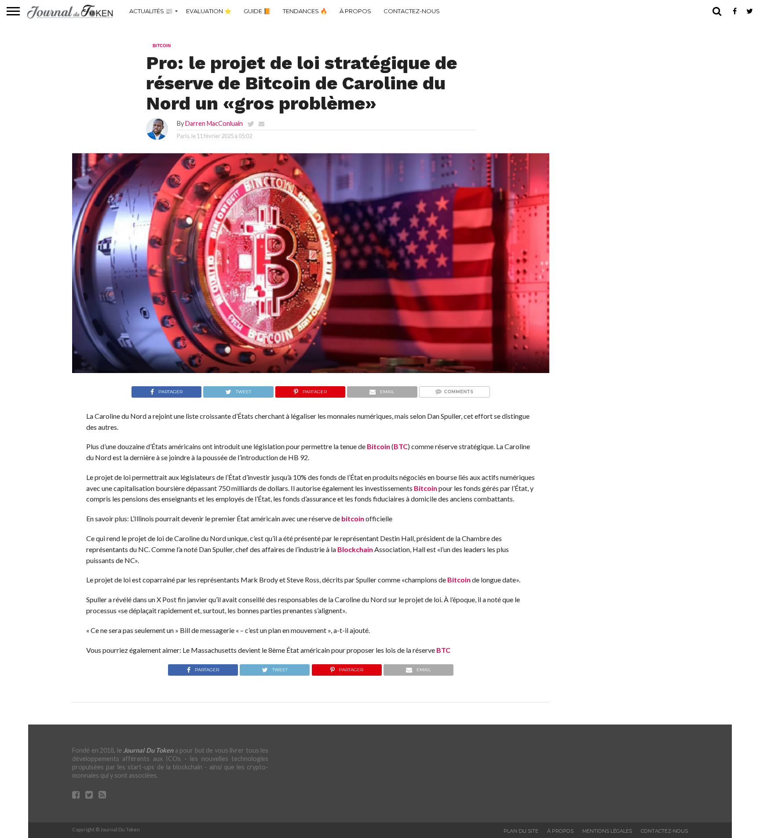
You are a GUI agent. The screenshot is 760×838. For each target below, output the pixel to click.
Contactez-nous (412, 11)
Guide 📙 (257, 11)
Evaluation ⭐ (208, 11)
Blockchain (355, 549)
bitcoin (352, 518)
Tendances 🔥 (305, 11)
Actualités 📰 (150, 11)
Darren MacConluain (214, 123)
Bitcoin (378, 446)
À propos (355, 11)
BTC (401, 446)
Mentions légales (607, 831)
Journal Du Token (148, 750)
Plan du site (521, 831)
